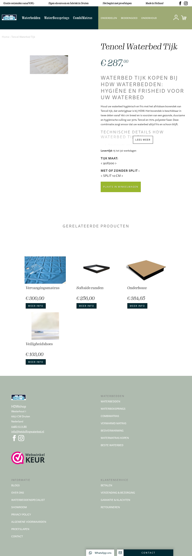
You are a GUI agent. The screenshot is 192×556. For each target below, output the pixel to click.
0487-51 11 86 (19, 426)
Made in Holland (154, 3)
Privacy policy (21, 514)
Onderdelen (109, 18)
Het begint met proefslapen (117, 3)
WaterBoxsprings (56, 18)
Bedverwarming (112, 431)
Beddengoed (129, 18)
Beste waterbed (112, 445)
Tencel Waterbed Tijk (23, 37)
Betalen (106, 485)
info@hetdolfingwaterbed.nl (27, 431)
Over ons (17, 493)
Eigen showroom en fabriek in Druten (69, 3)
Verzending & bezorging (118, 493)
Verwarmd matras (113, 423)
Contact (17, 536)
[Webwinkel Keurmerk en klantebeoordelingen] (51, 458)
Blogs (15, 485)
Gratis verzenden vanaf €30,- (18, 3)
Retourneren (110, 507)
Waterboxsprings (113, 409)
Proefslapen (20, 529)
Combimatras (110, 416)
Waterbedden (31, 18)
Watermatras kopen (115, 438)
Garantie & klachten (115, 500)
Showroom (19, 507)
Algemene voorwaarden (28, 522)
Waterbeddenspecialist (28, 500)
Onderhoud (149, 18)
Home (5, 37)
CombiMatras (82, 18)
